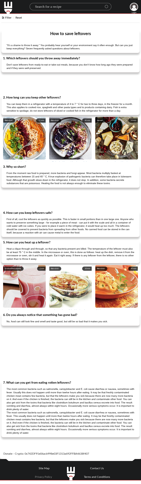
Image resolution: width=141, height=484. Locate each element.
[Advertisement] (70, 83)
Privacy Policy (43, 477)
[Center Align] (107, 5)
